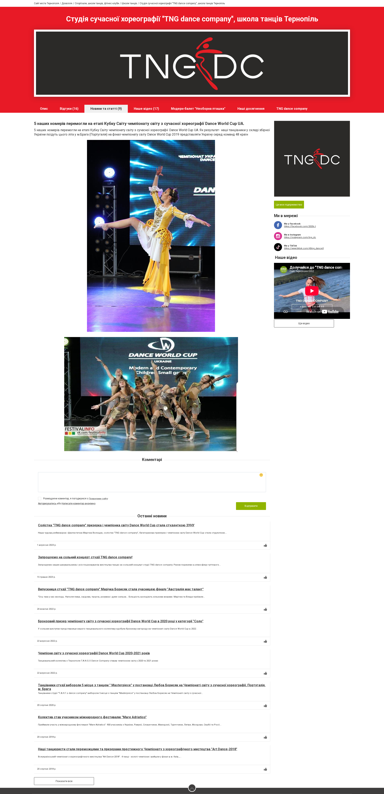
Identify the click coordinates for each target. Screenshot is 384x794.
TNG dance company (291, 109)
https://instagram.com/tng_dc (300, 237)
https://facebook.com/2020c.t (300, 226)
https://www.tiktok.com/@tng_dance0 (304, 248)
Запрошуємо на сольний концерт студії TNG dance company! (85, 557)
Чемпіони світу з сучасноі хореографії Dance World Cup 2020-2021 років (94, 653)
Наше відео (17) (146, 109)
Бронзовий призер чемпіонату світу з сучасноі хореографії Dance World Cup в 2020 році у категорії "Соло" (120, 621)
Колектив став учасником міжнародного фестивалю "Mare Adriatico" (92, 717)
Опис (44, 109)
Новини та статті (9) (106, 109)
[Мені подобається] (265, 545)
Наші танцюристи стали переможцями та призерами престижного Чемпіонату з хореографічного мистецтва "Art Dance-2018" (137, 749)
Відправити (251, 506)
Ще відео (304, 323)
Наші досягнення (250, 109)
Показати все (64, 781)
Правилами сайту (98, 498)
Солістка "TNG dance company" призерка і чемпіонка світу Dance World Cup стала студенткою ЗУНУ (116, 525)
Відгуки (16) (69, 109)
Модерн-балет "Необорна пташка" (198, 109)
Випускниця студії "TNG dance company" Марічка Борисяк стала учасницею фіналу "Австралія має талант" (121, 589)
